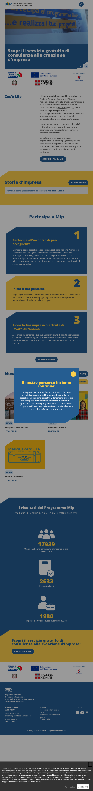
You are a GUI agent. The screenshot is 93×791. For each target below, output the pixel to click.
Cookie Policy (35, 782)
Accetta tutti (83, 787)
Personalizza (70, 787)
